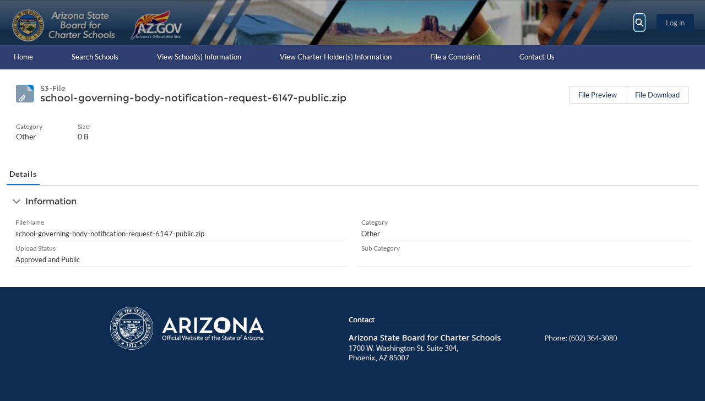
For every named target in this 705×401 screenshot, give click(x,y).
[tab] (23, 174)
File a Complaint (455, 56)
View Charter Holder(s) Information (336, 56)
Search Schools (95, 56)
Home (23, 56)
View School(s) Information (199, 56)
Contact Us (537, 56)
